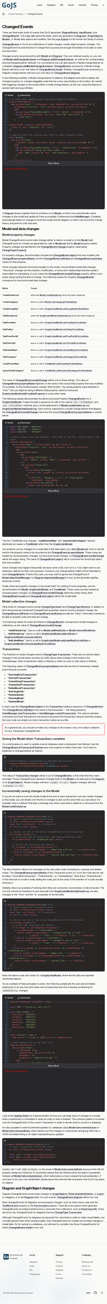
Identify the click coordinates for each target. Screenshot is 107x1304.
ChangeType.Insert (51, 606)
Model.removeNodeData (82, 630)
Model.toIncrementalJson (83, 1127)
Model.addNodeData (54, 630)
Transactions (11, 649)
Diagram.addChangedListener (57, 59)
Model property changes (18, 234)
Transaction (56, 706)
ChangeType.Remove (78, 606)
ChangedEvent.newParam (48, 613)
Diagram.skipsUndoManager (50, 577)
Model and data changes (20, 229)
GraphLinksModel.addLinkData (58, 633)
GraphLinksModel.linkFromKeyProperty (23, 393)
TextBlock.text (10, 1205)
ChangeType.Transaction (57, 654)
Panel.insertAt (89, 1209)
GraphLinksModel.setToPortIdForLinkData (65, 343)
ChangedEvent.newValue (88, 258)
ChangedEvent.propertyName (18, 258)
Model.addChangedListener (21, 59)
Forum (71, 5)
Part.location (41, 1205)
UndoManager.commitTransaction (57, 713)
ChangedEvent (10, 35)
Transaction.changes (27, 775)
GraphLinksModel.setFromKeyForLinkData (65, 322)
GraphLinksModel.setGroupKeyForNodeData (67, 309)
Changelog (35, 1274)
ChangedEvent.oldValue (57, 258)
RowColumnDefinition (80, 1193)
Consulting (87, 1274)
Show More (53, 163)
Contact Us (87, 1270)
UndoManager (82, 216)
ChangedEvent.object (65, 255)
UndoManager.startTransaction (19, 713)
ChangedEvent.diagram (67, 72)
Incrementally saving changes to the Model (30, 791)
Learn (39, 5)
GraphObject (94, 35)
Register (59, 1270)
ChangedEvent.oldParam (15, 613)
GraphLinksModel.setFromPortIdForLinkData (66, 336)
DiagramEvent (69, 32)
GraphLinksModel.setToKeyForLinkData (64, 329)
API (61, 5)
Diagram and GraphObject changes (28, 1188)
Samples (51, 5)
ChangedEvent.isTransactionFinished (22, 747)
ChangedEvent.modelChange (64, 273)
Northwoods (87, 1262)
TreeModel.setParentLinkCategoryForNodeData (68, 370)
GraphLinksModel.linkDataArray (55, 315)
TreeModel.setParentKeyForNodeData (63, 364)
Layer (100, 1193)
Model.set (60, 243)
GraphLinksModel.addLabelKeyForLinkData (64, 640)
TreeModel (31, 544)
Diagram (80, 35)
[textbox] (56, 152)
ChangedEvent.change (53, 246)
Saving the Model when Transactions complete (33, 738)
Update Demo (21, 1115)
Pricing (94, 5)
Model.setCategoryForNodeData (61, 302)
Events (64, 39)
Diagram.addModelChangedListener (33, 66)
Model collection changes (19, 601)
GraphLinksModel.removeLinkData (23, 637)
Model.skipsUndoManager (16, 577)
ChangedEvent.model (50, 69)
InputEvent (85, 32)
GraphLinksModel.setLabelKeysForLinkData (66, 350)
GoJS (9, 5)
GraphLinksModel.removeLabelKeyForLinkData (29, 643)
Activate (59, 1278)
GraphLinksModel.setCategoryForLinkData (66, 357)
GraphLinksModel (11, 402)
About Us (86, 1266)
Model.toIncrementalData (16, 1130)
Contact (82, 5)
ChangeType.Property (14, 250)
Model (5, 39)
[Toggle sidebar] (3, 14)
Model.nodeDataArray (50, 295)
